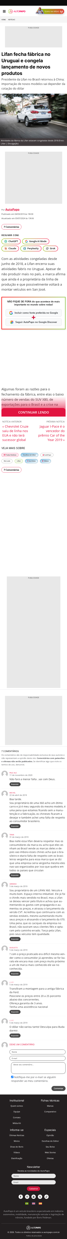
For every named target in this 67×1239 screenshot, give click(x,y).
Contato (17, 1117)
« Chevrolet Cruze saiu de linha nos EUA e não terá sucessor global (15, 433)
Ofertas (50, 1158)
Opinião (50, 1135)
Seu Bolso (32, 461)
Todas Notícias (11, 455)
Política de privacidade (34, 1236)
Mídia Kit (17, 1123)
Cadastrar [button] (33, 1188)
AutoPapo (12, 209)
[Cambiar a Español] (40, 1203)
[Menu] (4, 11)
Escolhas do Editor (29, 455)
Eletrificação (16, 1158)
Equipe (17, 1111)
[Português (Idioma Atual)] (26, 1203)
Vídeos (46, 461)
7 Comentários (11, 226)
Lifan (19, 461)
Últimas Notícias (16, 1135)
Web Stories (50, 1152)
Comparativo (50, 1111)
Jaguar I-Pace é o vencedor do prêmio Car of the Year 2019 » (51, 433)
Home (3, 20)
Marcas (50, 1105)
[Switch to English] (33, 1203)
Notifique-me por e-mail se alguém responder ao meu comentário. (33, 1078)
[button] (50, 11)
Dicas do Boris (16, 1146)
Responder (15, 784)
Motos (17, 1141)
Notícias (11, 20)
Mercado (7, 461)
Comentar (58, 1088)
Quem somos (17, 1105)
